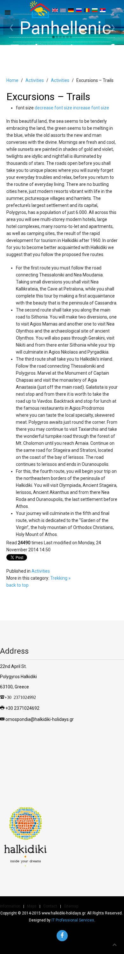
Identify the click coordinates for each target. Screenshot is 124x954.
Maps (32, 906)
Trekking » (60, 578)
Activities (34, 80)
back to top (17, 585)
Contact (50, 906)
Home (12, 80)
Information (10, 906)
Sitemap (71, 906)
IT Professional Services (73, 920)
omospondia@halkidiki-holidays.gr (39, 719)
